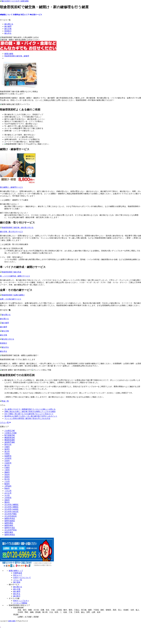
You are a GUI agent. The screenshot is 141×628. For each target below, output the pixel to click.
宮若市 (7, 474)
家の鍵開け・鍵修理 (11, 187)
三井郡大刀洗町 (10, 433)
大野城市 (7, 486)
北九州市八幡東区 (11, 507)
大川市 (7, 495)
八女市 (7, 481)
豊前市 (7, 502)
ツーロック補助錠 (20, 603)
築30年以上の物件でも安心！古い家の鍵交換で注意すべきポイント (30, 416)
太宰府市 (7, 458)
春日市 (7, 465)
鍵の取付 (16, 596)
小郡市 (7, 470)
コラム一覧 (4, 422)
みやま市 (7, 493)
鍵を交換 (7, 29)
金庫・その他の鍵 (10, 299)
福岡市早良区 (9, 518)
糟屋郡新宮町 (9, 438)
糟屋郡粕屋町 (9, 440)
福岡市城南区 (9, 521)
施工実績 (16, 582)
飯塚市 (7, 484)
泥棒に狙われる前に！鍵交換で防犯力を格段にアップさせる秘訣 (30, 411)
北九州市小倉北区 (11, 511)
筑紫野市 (7, 456)
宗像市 (7, 447)
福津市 (7, 449)
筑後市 (7, 477)
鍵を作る (7, 33)
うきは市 (7, 491)
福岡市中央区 (9, 528)
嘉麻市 (7, 472)
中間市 (7, 454)
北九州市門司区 (10, 530)
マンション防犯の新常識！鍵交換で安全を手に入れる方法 (27, 418)
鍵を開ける (8, 24)
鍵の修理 (7, 26)
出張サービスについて (22, 577)
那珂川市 (7, 444)
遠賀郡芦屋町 (9, 442)
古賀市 (7, 461)
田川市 (7, 479)
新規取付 (7, 31)
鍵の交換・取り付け (11, 232)
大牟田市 (7, 498)
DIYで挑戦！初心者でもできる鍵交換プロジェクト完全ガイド (28, 414)
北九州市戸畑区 (10, 514)
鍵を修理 (16, 591)
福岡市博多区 (9, 535)
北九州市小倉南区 (11, 509)
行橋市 (7, 468)
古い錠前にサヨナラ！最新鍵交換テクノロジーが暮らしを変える (30, 409)
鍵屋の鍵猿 (12, 621)
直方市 (7, 451)
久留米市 (7, 463)
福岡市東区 (8, 532)
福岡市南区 (8, 525)
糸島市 (7, 500)
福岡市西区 (8, 523)
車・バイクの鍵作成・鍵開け (15, 276)
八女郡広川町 (9, 431)
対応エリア (17, 575)
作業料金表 (17, 573)
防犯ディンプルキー (21, 601)
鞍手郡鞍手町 (9, 435)
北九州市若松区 (10, 516)
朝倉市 (7, 488)
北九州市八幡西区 (11, 505)
